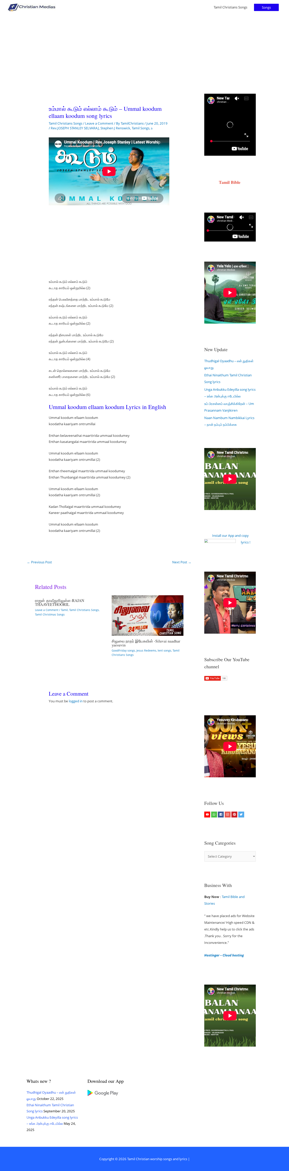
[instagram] (228, 814)
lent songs (164, 650)
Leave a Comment (99, 123)
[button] (266, 7)
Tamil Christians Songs (230, 7)
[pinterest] (234, 814)
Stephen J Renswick (115, 128)
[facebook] (221, 814)
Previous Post (39, 562)
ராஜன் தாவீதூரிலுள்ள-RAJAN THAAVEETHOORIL (59, 602)
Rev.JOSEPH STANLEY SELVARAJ (75, 128)
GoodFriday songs (123, 650)
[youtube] (207, 814)
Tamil (64, 610)
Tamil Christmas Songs (50, 614)
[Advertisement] (144, 44)
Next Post (181, 562)
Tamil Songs (140, 128)
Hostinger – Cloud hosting (224, 955)
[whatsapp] (214, 814)
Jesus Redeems (146, 650)
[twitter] (241, 814)
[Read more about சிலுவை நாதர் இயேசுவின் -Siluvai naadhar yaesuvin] (147, 615)
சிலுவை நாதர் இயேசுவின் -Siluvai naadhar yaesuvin (146, 643)
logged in (76, 701)
